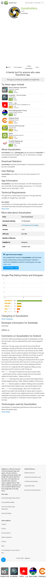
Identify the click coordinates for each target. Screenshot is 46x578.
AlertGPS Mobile (6, 513)
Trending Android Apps (31, 481)
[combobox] (33, 2)
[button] (23, 330)
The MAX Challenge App (16, 141)
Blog (3, 546)
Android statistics (29, 473)
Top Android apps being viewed (11, 498)
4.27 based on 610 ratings (29, 225)
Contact (4, 524)
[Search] (42, 2)
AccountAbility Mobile (8, 502)
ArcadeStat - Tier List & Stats (17, 95)
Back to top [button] (41, 561)
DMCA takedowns (7, 537)
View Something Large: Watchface (8, 508)
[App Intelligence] (3, 560)
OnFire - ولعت (13, 103)
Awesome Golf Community (16, 126)
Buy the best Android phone (32, 490)
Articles (4, 541)
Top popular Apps (29, 486)
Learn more (7, 264)
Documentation (6, 533)
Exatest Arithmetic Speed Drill (17, 87)
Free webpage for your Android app (10, 552)
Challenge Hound (14, 118)
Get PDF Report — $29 (11, 268)
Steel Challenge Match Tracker (18, 110)
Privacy (4, 528)
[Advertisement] (23, 42)
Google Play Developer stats (32, 477)
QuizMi (11, 133)
